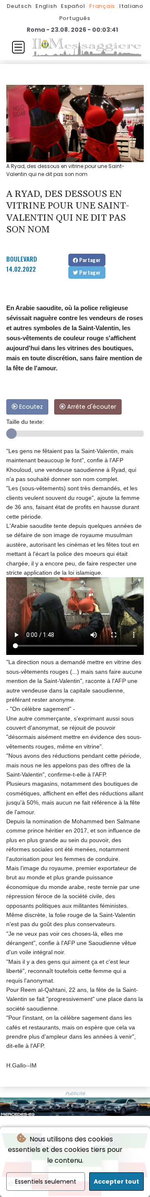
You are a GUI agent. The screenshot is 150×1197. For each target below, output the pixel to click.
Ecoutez (30, 406)
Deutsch (19, 6)
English (46, 6)
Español (73, 6)
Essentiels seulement (45, 1181)
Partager (89, 259)
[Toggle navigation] (18, 47)
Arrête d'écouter (90, 406)
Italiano (131, 6)
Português (74, 18)
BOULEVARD (21, 258)
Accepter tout (116, 1181)
